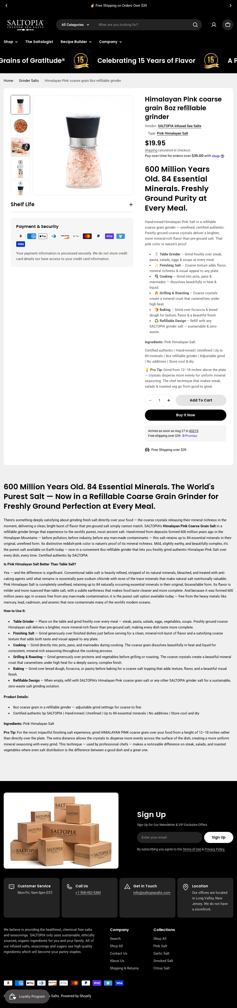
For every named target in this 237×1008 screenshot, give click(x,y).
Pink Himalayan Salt (172, 133)
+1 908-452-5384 (88, 893)
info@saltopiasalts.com (151, 893)
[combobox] (129, 24)
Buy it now (185, 415)
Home (8, 81)
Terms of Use (192, 849)
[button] (6, 5)
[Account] (214, 25)
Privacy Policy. (215, 849)
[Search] (195, 25)
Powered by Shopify (76, 996)
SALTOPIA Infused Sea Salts (179, 126)
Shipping (151, 150)
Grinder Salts (29, 81)
